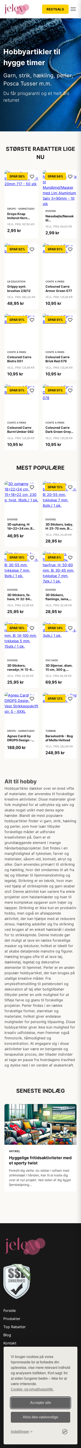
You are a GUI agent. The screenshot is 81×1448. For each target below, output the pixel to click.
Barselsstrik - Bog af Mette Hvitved (59, 738)
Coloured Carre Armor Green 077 (58, 288)
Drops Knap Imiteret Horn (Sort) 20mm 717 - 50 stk (21, 220)
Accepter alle (40, 1403)
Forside (9, 1310)
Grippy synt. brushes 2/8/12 (19, 288)
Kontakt (9, 1343)
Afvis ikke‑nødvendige (40, 1417)
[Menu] (73, 9)
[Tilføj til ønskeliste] (32, 177)
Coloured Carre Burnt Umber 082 (20, 430)
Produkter (11, 1318)
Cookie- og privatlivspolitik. (32, 1389)
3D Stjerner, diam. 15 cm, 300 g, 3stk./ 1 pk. (59, 669)
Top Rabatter (14, 1327)
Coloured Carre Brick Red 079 (57, 359)
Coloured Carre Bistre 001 (19, 359)
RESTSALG (55, 9)
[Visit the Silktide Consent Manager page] (64, 1431)
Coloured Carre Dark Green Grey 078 (58, 432)
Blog (7, 1335)
